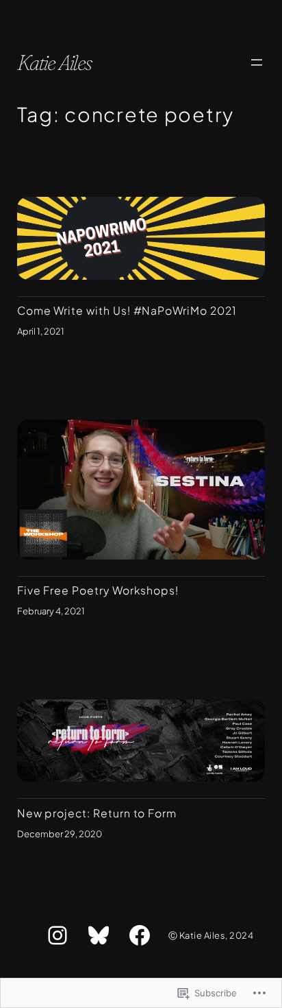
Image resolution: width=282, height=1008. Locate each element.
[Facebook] (139, 935)
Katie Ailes (54, 62)
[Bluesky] (98, 935)
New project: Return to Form (97, 812)
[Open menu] (256, 62)
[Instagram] (57, 935)
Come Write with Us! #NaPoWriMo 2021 (127, 310)
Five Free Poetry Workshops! (98, 590)
